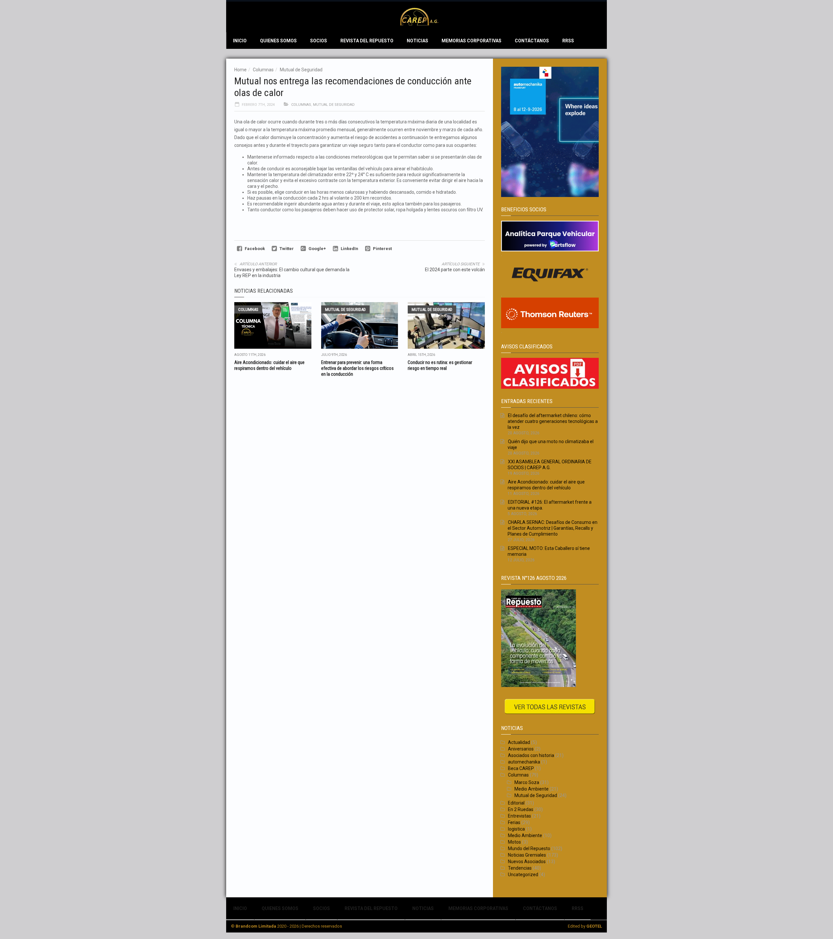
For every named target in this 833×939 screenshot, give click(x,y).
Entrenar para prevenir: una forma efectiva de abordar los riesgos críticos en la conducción (357, 368)
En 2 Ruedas (520, 809)
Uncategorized (523, 874)
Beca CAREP (521, 768)
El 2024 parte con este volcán (455, 269)
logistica (516, 829)
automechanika (524, 761)
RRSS (568, 40)
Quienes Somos (278, 40)
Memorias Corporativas (471, 40)
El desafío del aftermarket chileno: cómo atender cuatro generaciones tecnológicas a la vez (553, 421)
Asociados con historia (531, 755)
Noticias (417, 40)
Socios (318, 40)
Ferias (514, 822)
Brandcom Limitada (256, 926)
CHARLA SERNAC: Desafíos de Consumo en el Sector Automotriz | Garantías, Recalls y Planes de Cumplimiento (552, 528)
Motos (514, 842)
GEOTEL (594, 926)
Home (240, 69)
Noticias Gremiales (527, 855)
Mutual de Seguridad (301, 69)
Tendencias (520, 868)
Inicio (240, 40)
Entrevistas (519, 816)
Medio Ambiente (531, 789)
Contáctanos (532, 40)
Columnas (263, 69)
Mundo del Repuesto (529, 848)
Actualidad (519, 742)
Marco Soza (526, 782)
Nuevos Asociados (527, 861)
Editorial (516, 803)
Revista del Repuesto (366, 40)
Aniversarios (521, 748)
